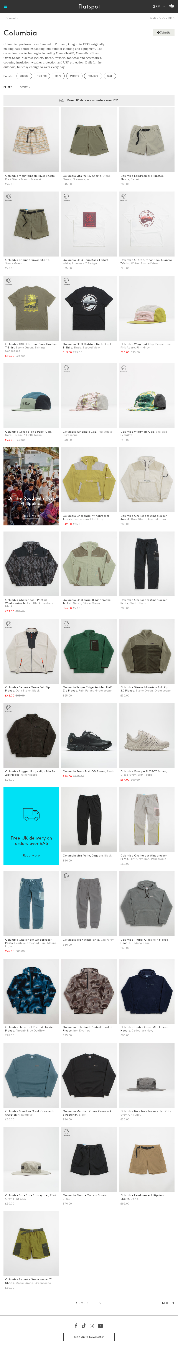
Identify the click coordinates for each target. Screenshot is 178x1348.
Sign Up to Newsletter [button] (89, 1336)
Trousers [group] (93, 76)
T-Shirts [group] (42, 76)
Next (166, 1303)
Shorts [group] (24, 76)
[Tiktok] (83, 1326)
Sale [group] (109, 76)
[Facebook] (76, 1326)
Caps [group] (58, 76)
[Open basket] (172, 6)
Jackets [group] (74, 76)
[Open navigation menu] (6, 6)
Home (152, 17)
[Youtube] (101, 1326)
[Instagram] (92, 1326)
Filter (8, 87)
